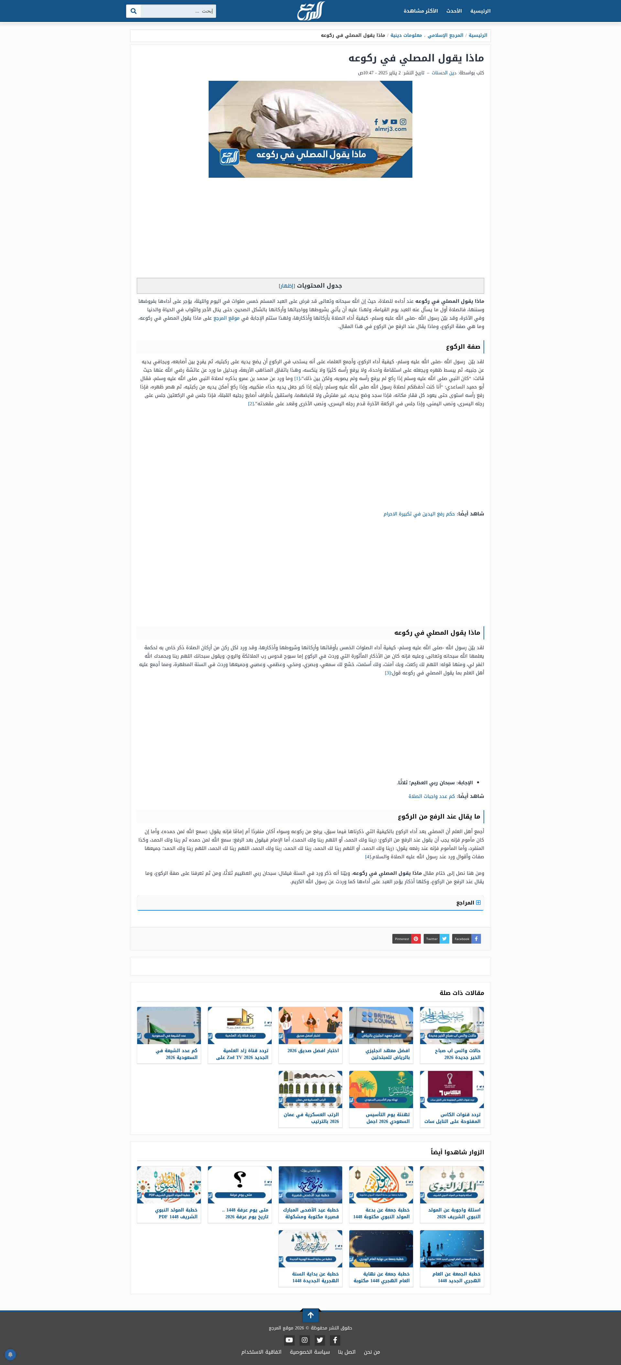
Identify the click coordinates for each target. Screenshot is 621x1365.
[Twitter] (320, 1340)
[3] (388, 672)
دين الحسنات (444, 73)
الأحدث (454, 11)
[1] (297, 378)
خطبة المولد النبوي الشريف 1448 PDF (176, 1213)
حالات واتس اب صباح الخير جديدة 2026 (458, 1054)
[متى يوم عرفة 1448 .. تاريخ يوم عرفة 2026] (240, 1184)
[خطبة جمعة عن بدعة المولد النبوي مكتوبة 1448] (381, 1184)
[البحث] (133, 11)
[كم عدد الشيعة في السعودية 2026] (169, 1025)
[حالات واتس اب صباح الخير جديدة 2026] (452, 1025)
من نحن (372, 1352)
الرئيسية (480, 11)
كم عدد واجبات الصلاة (432, 796)
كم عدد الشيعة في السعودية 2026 (177, 1054)
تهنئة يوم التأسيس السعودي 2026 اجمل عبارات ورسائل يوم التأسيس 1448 (388, 1124)
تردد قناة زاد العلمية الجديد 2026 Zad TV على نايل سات (242, 1057)
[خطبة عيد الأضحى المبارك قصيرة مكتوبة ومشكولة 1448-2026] (311, 1184)
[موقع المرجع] (310, 11)
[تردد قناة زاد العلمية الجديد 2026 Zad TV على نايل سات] (240, 1025)
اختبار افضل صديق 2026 (313, 1050)
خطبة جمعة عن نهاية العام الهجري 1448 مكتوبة (382, 1277)
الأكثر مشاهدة (421, 11)
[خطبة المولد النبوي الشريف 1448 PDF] (169, 1184)
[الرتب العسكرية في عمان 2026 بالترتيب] (311, 1089)
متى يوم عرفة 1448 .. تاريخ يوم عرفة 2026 (245, 1213)
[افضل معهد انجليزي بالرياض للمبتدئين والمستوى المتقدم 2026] (381, 1025)
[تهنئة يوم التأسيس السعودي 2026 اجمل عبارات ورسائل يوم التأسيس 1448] (381, 1089)
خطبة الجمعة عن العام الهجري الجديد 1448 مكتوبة (456, 1281)
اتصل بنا (347, 1352)
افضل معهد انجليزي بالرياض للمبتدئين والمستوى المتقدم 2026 (383, 1057)
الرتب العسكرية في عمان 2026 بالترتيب (311, 1118)
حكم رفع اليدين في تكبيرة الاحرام (419, 513)
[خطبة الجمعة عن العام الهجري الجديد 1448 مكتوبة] (452, 1248)
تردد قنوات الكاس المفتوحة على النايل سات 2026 (452, 1121)
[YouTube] (289, 1340)
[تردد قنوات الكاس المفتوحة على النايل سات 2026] (452, 1089)
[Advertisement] (310, 229)
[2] (251, 403)
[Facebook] (335, 1340)
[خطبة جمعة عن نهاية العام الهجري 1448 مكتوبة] (381, 1248)
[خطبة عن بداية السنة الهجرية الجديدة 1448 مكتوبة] (311, 1248)
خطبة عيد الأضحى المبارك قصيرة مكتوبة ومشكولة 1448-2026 (311, 1217)
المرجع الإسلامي (445, 35)
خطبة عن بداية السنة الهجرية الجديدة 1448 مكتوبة (315, 1281)
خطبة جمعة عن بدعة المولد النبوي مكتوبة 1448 (381, 1213)
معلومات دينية (406, 35)
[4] (368, 856)
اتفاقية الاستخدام (261, 1352)
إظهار (286, 286)
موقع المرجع (226, 318)
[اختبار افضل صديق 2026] (311, 1025)
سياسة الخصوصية (310, 1352)
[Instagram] (305, 1340)
